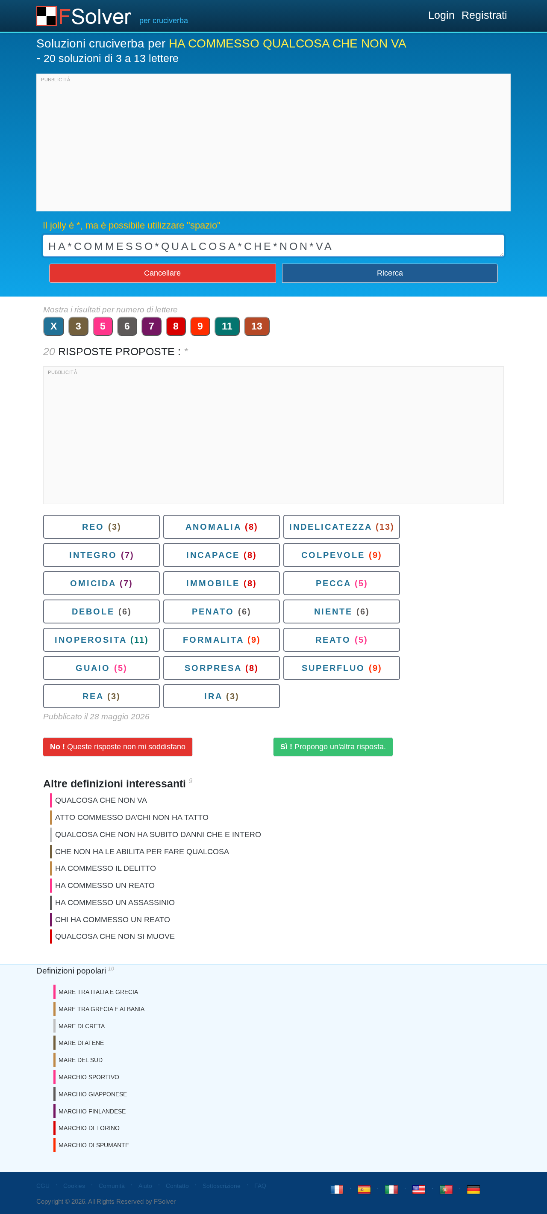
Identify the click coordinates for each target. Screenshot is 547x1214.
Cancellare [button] (162, 273)
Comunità (112, 1185)
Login (441, 15)
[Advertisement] (273, 145)
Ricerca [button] (390, 273)
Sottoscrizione (222, 1185)
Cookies (74, 1185)
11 (227, 326)
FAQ (260, 1185)
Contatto (177, 1185)
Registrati (484, 15)
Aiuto (145, 1185)
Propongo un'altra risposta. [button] (333, 746)
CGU (43, 1185)
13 (256, 326)
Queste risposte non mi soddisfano (117, 746)
